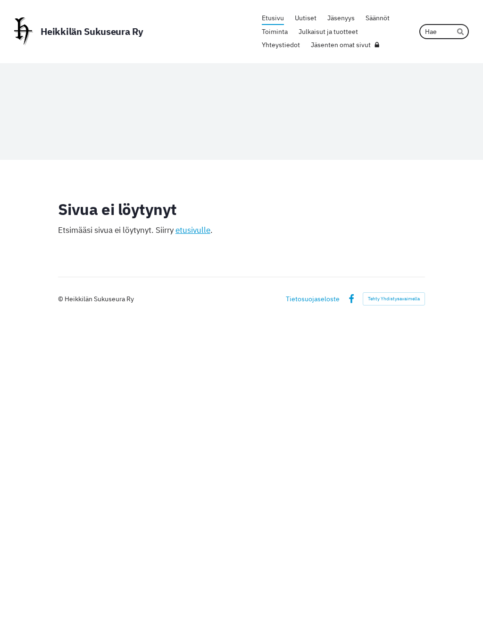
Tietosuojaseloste (313, 299)
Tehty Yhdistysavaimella (394, 299)
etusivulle (192, 230)
